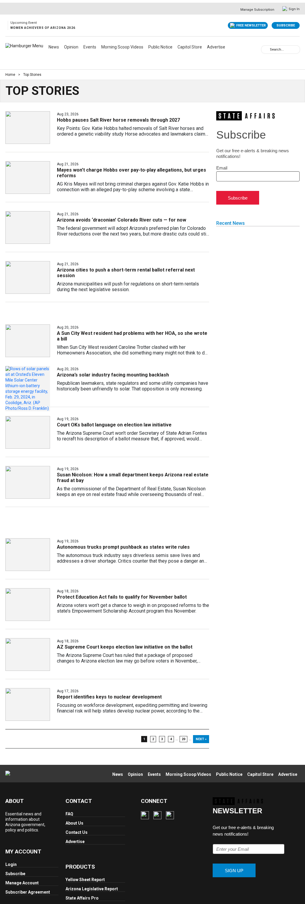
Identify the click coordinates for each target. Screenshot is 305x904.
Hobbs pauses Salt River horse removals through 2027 (118, 120)
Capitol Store (190, 47)
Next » (201, 739)
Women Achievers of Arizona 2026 (42, 27)
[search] (265, 49)
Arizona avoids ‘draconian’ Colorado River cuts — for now (121, 220)
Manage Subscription (257, 10)
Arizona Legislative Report (92, 888)
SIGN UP (234, 870)
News (54, 47)
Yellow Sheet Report (85, 879)
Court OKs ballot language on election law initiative (114, 425)
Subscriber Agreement (27, 892)
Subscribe (285, 25)
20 (183, 739)
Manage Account (22, 883)
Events (89, 47)
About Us (74, 823)
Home (10, 75)
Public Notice (160, 47)
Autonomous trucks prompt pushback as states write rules (123, 547)
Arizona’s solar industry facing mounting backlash (113, 375)
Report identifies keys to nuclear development (109, 697)
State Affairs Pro (82, 898)
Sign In (294, 9)
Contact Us (77, 832)
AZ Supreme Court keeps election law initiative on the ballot (124, 647)
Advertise (216, 47)
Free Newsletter (251, 25)
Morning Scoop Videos (122, 47)
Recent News (230, 223)
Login (11, 864)
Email (221, 168)
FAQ (69, 814)
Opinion (71, 47)
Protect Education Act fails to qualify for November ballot (122, 597)
